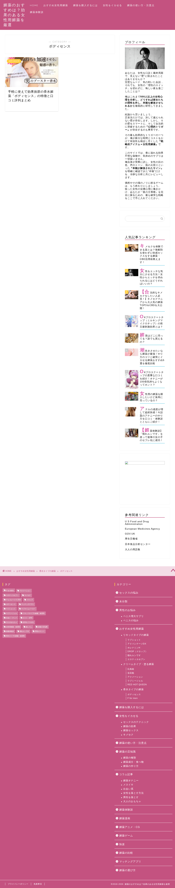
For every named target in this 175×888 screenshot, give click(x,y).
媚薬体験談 (37, 12)
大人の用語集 (132, 549)
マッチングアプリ (27, 604)
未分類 (123, 601)
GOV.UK (130, 533)
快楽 (122, 844)
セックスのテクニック (136, 722)
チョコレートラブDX (13, 600)
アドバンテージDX (136, 644)
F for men (132, 698)
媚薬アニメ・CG (129, 827)
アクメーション (25, 591)
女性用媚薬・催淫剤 (13, 627)
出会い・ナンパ (11, 618)
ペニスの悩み (131, 620)
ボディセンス (66, 571)
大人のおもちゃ (11, 622)
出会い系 (128, 789)
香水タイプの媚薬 (47, 571)
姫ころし (29, 627)
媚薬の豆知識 (42, 627)
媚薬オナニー (131, 780)
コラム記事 (126, 774)
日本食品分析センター (138, 544)
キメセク (27, 595)
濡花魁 (130, 673)
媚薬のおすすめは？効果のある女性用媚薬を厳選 (14, 15)
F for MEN (10, 591)
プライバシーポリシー (18, 884)
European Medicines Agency (142, 529)
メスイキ (128, 784)
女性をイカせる (112, 5)
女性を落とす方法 (133, 793)
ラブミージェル (11, 613)
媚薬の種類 (129, 757)
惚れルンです (24, 631)
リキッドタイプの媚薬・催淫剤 (33, 613)
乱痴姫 (130, 669)
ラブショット (10, 609)
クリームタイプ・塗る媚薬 (138, 664)
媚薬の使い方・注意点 (140, 5)
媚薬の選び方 (127, 870)
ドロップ (30, 600)
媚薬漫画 (124, 818)
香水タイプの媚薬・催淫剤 (15, 636)
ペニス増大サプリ (133, 616)
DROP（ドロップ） (137, 651)
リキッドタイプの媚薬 (136, 635)
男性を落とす (131, 797)
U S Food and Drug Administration (137, 522)
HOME (34, 5)
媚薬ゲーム (126, 835)
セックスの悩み (128, 592)
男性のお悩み (127, 610)
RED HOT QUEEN (137, 684)
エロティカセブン (12, 595)
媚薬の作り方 (131, 766)
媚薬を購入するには (85, 5)
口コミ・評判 (27, 618)
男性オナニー (39, 631)
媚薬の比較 (126, 852)
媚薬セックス (131, 730)
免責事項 (38, 884)
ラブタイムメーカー (28, 609)
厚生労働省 (131, 538)
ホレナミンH (133, 648)
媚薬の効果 (129, 726)
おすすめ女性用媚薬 (55, 5)
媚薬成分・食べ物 (133, 762)
